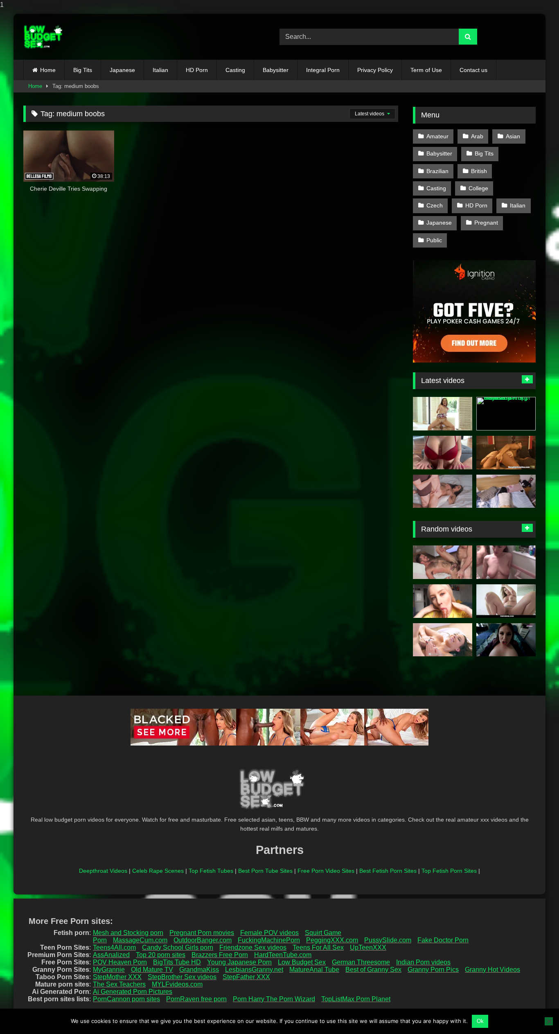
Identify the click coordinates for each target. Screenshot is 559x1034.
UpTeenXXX (368, 947)
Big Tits (82, 70)
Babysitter (276, 70)
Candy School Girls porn (177, 947)
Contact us (473, 70)
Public (434, 240)
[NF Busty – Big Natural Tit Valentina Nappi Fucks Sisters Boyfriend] (506, 413)
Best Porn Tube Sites (265, 870)
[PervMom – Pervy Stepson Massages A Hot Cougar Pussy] (506, 601)
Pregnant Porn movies (201, 932)
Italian (160, 70)
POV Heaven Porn (120, 962)
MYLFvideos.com (177, 984)
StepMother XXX (117, 976)
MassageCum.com (140, 940)
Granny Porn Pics (433, 969)
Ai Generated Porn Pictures (132, 991)
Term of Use (426, 70)
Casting (235, 70)
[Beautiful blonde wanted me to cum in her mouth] (442, 601)
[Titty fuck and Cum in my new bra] (442, 452)
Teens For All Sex (318, 947)
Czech (434, 205)
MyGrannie (109, 969)
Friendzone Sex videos (252, 947)
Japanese (122, 70)
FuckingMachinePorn (269, 940)
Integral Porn (323, 70)
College (478, 188)
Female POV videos (269, 932)
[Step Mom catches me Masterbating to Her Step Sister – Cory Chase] (506, 640)
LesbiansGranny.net (254, 969)
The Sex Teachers (119, 984)
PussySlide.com (387, 940)
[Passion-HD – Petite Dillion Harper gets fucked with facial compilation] (442, 413)
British (479, 171)
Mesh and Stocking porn (128, 932)
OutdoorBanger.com (203, 940)
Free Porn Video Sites (326, 870)
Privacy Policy (375, 70)
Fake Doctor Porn (443, 940)
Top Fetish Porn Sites (449, 870)
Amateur (437, 136)
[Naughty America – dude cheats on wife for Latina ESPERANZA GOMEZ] (506, 452)
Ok (480, 1021)
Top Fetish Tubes (211, 870)
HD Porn (197, 70)
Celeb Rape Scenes (158, 870)
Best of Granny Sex (373, 969)
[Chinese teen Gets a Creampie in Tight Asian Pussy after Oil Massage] (506, 491)
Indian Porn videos (423, 962)
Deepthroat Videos (103, 870)
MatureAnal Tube (314, 969)
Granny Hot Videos (492, 969)
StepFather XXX (246, 976)
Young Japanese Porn (239, 962)
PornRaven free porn (196, 999)
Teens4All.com (114, 947)
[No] (549, 1021)
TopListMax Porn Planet (355, 999)
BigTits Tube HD (177, 962)
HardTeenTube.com (282, 954)
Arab (477, 136)
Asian (513, 136)
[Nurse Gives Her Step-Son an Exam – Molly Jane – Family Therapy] (506, 562)
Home (48, 70)
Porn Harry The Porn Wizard (274, 999)
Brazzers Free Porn (220, 954)
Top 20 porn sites (160, 954)
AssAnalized (111, 954)
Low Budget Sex (302, 962)
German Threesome (361, 962)
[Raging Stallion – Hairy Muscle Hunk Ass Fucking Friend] (442, 562)
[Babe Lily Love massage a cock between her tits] (442, 640)
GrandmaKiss (199, 969)
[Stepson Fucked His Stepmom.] (442, 491)
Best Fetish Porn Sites (388, 870)
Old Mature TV (152, 969)
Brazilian (437, 171)
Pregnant (486, 222)
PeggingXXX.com (332, 940)
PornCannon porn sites (126, 999)
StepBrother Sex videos (182, 976)
